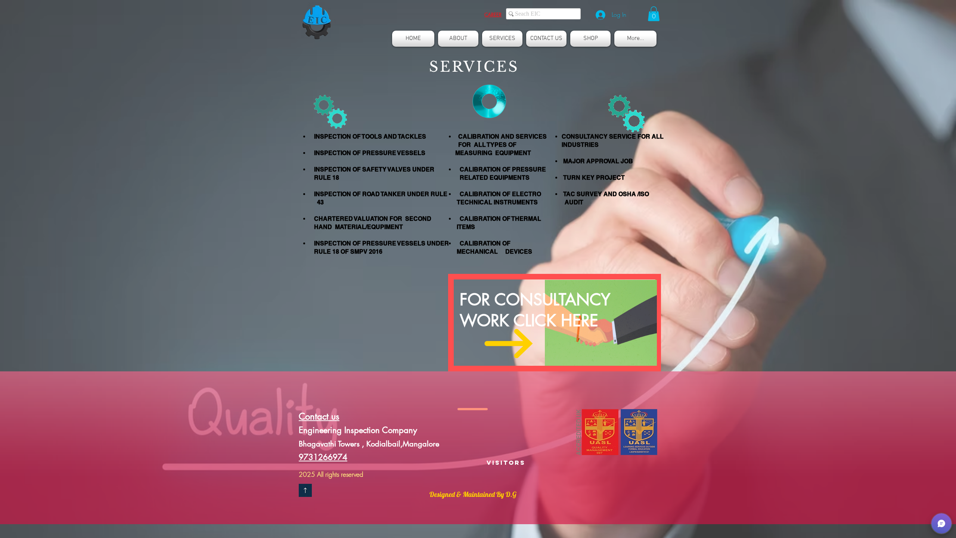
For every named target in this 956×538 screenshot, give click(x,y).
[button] (493, 14)
